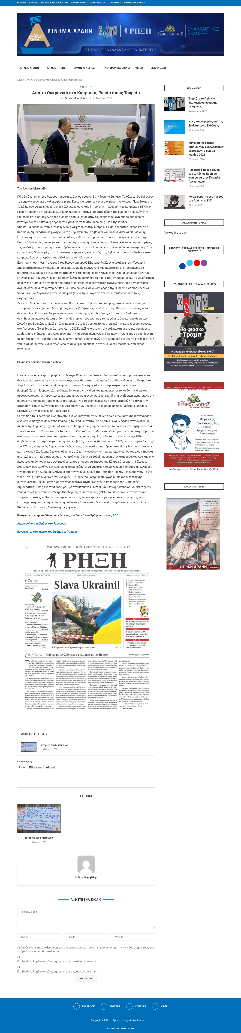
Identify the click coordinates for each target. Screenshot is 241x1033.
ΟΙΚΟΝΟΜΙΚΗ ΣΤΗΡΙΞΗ (134, 3)
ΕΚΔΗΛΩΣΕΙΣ (159, 68)
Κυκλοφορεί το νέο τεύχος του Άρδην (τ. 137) (205, 198)
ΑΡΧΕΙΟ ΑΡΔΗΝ (29, 68)
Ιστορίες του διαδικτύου (54, 745)
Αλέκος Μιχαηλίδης (76, 98)
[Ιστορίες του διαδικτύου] (29, 747)
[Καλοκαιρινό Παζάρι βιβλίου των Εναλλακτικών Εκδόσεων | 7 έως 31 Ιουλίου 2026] (174, 148)
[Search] (222, 68)
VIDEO (139, 68)
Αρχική (20, 80)
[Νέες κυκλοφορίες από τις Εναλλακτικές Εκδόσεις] (174, 127)
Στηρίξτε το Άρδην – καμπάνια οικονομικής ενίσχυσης (202, 102)
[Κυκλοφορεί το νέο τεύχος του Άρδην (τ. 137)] (174, 202)
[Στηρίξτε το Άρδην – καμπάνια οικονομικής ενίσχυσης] (174, 104)
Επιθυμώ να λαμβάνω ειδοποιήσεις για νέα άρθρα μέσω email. (57, 971)
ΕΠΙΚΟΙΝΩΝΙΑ (115, 3)
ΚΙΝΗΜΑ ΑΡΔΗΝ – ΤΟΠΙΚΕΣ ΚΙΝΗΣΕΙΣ (88, 3)
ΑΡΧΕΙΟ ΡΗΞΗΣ (56, 68)
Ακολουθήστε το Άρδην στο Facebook (41, 523)
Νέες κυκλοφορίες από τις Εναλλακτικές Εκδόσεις (205, 123)
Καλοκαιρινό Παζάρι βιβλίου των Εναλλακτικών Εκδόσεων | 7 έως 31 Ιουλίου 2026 (206, 148)
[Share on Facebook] (82, 783)
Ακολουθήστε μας (175, 232)
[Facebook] (216, 3)
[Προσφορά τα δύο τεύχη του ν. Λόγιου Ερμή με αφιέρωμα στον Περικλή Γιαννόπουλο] (174, 175)
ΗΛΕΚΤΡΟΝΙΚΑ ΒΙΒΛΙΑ (116, 68)
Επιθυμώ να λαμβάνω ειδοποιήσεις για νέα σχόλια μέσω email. (57, 961)
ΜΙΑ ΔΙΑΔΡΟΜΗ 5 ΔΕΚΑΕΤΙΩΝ (54, 3)
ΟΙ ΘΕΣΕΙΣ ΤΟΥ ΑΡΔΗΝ (27, 3)
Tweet (22, 767)
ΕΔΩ (115, 515)
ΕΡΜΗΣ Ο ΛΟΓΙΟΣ (84, 68)
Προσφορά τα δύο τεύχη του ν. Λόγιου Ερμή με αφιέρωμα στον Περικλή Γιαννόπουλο (204, 175)
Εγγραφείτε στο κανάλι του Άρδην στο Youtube (47, 531)
